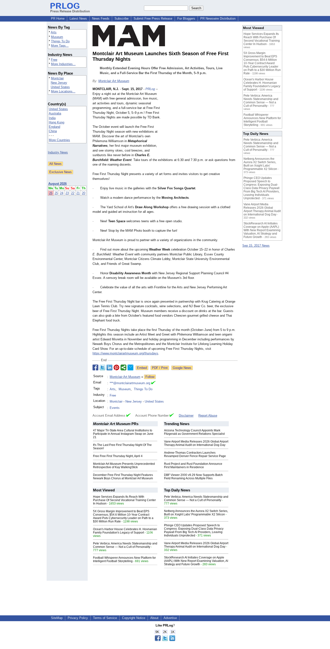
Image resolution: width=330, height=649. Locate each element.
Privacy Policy (78, 618)
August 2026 (57, 183)
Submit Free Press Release (153, 18)
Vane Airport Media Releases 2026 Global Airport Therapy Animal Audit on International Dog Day (196, 443)
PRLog (150, 89)
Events (115, 408)
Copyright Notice (133, 618)
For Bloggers (186, 18)
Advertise (170, 618)
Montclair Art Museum (113, 81)
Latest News (78, 18)
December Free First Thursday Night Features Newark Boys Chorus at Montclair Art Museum (123, 476)
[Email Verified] (153, 383)
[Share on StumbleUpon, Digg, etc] (123, 367)
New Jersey (59, 82)
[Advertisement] (201, 122)
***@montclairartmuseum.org (130, 383)
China (53, 131)
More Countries (59, 140)
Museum (57, 37)
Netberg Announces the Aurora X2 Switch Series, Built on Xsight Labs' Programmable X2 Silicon (196, 512)
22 (72, 193)
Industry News (58, 152)
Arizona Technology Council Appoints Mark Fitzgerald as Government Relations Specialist (194, 432)
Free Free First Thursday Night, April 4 (118, 456)
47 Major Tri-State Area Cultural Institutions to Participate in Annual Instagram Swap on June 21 (123, 434)
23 (67, 193)
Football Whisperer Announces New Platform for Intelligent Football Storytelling (124, 559)
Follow (149, 377)
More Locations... (63, 91)
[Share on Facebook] (95, 367)
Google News (182, 368)
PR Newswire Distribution (218, 18)
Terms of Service (105, 618)
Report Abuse (207, 415)
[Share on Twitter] (102, 367)
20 (83, 193)
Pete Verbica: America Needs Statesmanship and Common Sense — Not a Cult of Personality (125, 545)
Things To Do (60, 41)
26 (50, 193)
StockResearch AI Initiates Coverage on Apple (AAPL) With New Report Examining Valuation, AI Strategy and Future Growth (196, 561)
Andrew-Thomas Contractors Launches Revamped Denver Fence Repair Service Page (195, 454)
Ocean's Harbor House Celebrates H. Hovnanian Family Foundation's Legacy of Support (125, 530)
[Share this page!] (165, 640)
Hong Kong (56, 122)
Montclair (57, 78)
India (52, 118)
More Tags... (60, 45)
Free (54, 59)
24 (61, 193)
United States (60, 87)
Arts (54, 32)
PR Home (58, 18)
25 (56, 193)
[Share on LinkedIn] (109, 367)
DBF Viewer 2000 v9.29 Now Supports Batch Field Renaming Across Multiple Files (193, 476)
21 (78, 193)
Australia (55, 113)
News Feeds (100, 18)
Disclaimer (186, 415)
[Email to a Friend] (130, 367)
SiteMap (57, 618)
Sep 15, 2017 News (256, 245)
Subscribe (122, 18)
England (54, 127)
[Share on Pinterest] (116, 367)
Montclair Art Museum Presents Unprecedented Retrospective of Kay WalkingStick (124, 465)
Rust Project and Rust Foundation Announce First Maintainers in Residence (193, 465)
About (154, 618)
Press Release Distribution (70, 11)
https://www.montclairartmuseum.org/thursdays (125, 353)
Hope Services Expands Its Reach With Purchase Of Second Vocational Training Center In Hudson (124, 500)
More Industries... (63, 64)
